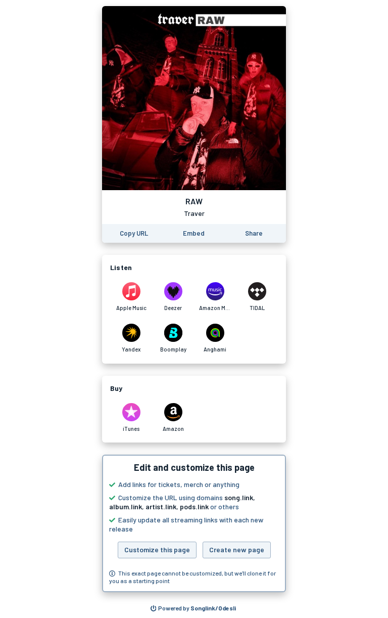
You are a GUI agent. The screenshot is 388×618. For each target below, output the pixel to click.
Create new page (236, 549)
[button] (194, 523)
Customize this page (157, 549)
